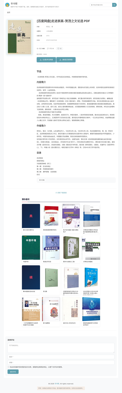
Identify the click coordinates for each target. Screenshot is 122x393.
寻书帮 (14, 3)
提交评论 (13, 372)
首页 (8, 12)
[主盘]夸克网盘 (48, 60)
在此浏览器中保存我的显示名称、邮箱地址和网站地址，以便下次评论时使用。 (36, 367)
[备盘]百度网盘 (67, 60)
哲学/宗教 (42, 180)
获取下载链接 (62, 193)
